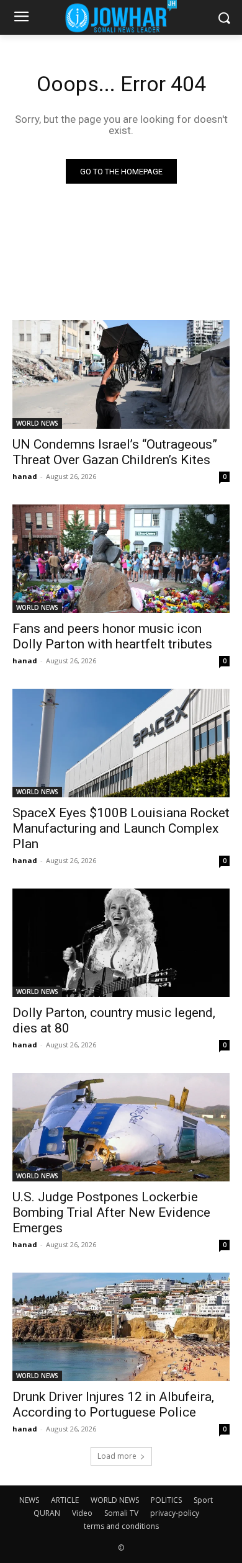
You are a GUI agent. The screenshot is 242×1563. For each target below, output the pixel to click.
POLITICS (166, 1500)
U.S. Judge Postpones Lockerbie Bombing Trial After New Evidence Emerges (111, 1212)
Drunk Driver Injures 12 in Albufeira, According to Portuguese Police (113, 1404)
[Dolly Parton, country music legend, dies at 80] (121, 943)
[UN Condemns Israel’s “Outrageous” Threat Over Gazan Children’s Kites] (121, 374)
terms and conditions (121, 1526)
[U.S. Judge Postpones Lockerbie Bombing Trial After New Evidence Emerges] (121, 1127)
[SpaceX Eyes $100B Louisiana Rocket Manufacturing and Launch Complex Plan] (121, 743)
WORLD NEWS (37, 423)
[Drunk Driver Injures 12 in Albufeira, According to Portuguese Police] (121, 1327)
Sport (203, 1500)
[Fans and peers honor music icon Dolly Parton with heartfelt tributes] (121, 558)
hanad (24, 476)
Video (82, 1513)
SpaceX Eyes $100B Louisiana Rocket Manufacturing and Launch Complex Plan (121, 828)
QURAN (47, 1513)
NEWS (29, 1500)
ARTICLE (65, 1500)
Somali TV (121, 1513)
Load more (117, 1456)
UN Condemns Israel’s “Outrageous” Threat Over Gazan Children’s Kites (114, 452)
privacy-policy (174, 1513)
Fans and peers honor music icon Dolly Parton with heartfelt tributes (112, 636)
